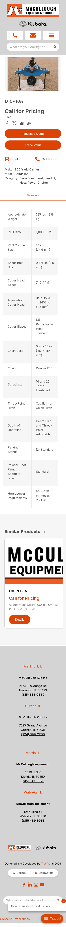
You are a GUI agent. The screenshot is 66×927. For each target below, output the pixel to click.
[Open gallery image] (33, 74)
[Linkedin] (30, 884)
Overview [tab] (33, 195)
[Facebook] (24, 884)
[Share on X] (14, 123)
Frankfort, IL (33, 666)
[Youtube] (42, 884)
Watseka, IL (33, 792)
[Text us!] (52, 919)
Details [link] (19, 619)
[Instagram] (36, 884)
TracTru (45, 863)
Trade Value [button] (33, 145)
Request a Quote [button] (33, 134)
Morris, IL (33, 753)
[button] (15, 35)
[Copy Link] (29, 123)
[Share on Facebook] (7, 123)
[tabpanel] (33, 74)
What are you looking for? (28, 47)
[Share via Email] (21, 123)
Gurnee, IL (33, 706)
